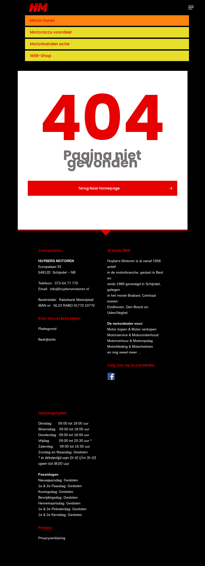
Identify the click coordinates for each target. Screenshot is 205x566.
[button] (191, 7)
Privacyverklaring (51, 538)
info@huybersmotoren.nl (69, 289)
